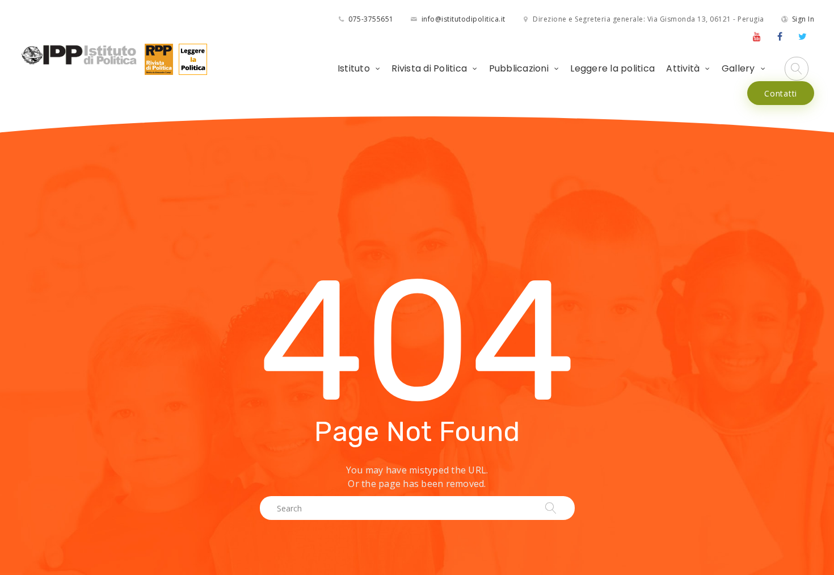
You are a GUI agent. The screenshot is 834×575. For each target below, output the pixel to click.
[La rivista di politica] (156, 58)
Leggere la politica (612, 68)
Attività (683, 68)
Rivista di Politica (429, 68)
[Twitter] (802, 36)
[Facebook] (780, 36)
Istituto (354, 68)
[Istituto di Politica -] (79, 54)
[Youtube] (756, 36)
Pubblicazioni (519, 68)
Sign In (803, 19)
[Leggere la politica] (190, 58)
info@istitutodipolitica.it (464, 19)
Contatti (780, 93)
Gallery (738, 68)
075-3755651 (371, 19)
